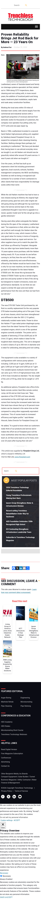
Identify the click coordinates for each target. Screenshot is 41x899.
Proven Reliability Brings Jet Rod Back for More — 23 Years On (19, 38)
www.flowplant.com (22, 457)
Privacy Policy (6, 791)
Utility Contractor (24, 779)
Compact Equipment (9, 776)
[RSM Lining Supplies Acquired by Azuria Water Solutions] (7, 648)
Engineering (25, 697)
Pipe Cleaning (6, 706)
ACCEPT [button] (17, 820)
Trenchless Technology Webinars (14, 734)
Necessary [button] (4, 873)
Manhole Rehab (7, 702)
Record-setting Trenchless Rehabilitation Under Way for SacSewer (17, 513)
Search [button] (26, 5)
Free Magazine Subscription (12, 753)
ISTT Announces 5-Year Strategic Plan (20, 633)
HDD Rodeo (5, 726)
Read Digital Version (9, 749)
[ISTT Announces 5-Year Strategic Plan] (20, 613)
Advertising (5, 762)
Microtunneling (26, 702)
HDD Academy (6, 722)
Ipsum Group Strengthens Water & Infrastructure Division (33, 631)
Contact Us (5, 766)
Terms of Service (21, 791)
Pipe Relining (26, 706)
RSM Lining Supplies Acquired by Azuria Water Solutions (7, 665)
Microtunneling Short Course (12, 730)
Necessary (7, 876)
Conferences (6, 757)
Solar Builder (23, 776)
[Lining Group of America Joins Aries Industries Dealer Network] (7, 613)
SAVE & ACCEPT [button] (6, 897)
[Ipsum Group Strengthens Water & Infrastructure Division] (33, 613)
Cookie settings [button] (7, 820)
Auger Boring (6, 697)
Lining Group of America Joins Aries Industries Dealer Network (7, 630)
